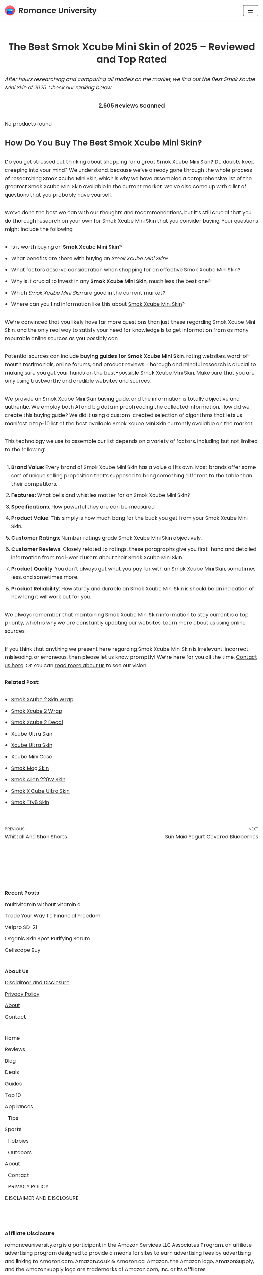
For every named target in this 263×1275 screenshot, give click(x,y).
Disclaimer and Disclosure (37, 982)
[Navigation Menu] (250, 10)
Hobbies (18, 1141)
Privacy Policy (22, 994)
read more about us (80, 665)
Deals (12, 1072)
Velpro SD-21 (21, 927)
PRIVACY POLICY (28, 1186)
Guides (13, 1083)
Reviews (15, 1049)
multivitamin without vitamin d (43, 904)
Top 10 (13, 1095)
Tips (13, 1118)
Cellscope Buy (22, 950)
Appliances (19, 1106)
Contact (15, 1017)
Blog (10, 1061)
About (12, 1005)
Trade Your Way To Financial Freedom (52, 915)
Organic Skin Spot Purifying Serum (47, 938)
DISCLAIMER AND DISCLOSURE (42, 1198)
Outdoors (20, 1152)
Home (12, 1038)
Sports (13, 1129)
